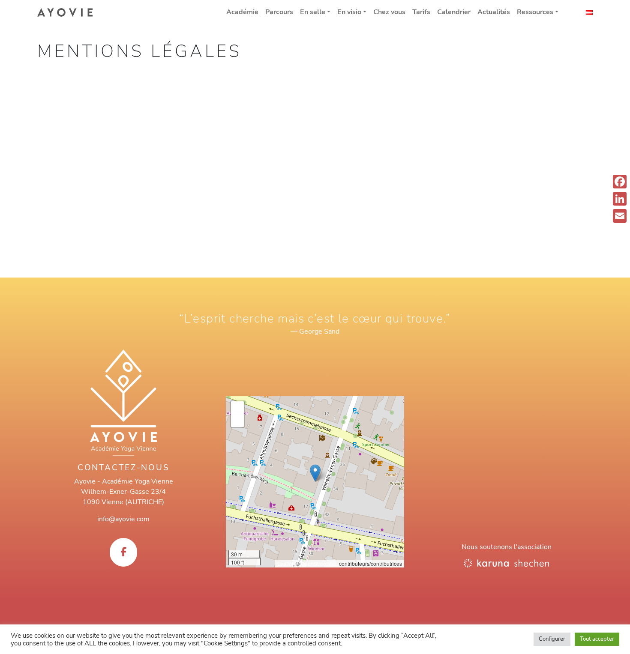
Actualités (493, 12)
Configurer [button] (552, 639)
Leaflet (285, 563)
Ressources (535, 12)
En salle (312, 12)
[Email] (619, 215)
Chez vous (389, 12)
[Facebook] (619, 181)
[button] (315, 473)
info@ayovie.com (123, 519)
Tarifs (421, 12)
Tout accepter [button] (597, 639)
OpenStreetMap (319, 563)
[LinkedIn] (619, 198)
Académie (242, 12)
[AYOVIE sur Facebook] (123, 552)
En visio (349, 12)
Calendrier (454, 12)
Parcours (279, 12)
